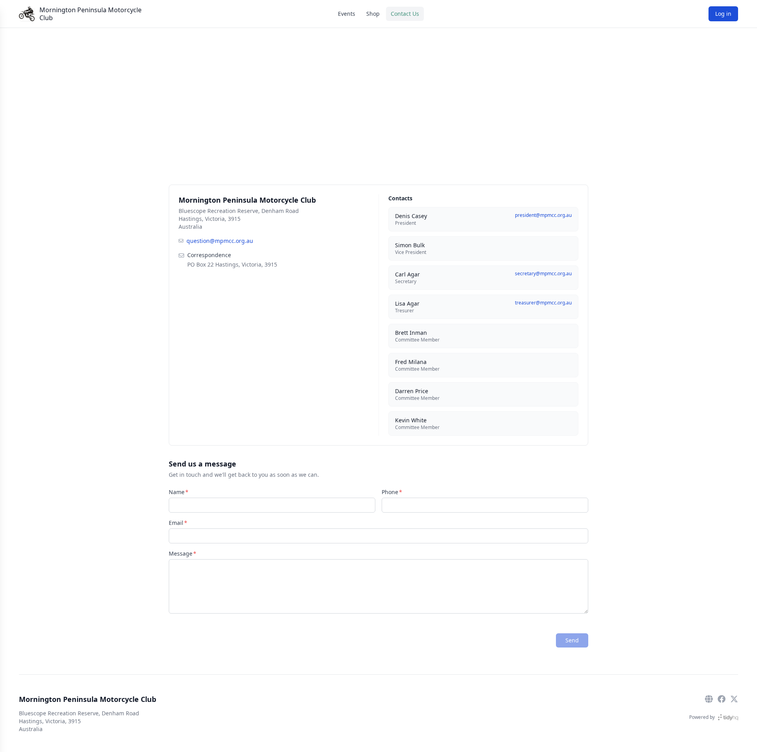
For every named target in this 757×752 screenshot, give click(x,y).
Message (180, 553)
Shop (373, 13)
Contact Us (405, 13)
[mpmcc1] (721, 699)
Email (176, 522)
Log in (723, 13)
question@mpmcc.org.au (219, 240)
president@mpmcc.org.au (543, 215)
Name (177, 492)
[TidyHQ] (728, 717)
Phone (390, 492)
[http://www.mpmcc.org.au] (709, 699)
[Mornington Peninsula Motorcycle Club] (27, 14)
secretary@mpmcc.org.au (543, 273)
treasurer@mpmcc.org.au (543, 302)
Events (346, 13)
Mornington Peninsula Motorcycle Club (90, 14)
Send (572, 640)
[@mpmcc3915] (734, 699)
